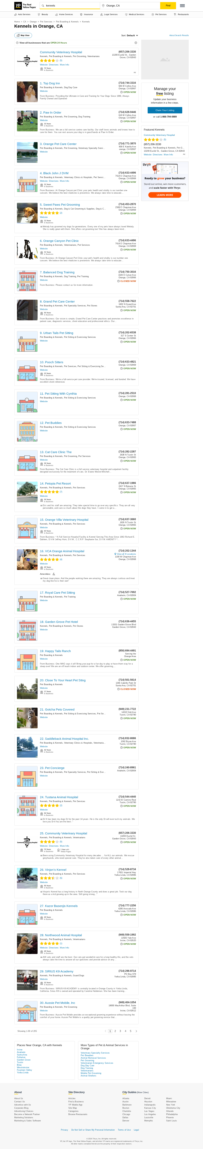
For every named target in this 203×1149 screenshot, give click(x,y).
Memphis (148, 1120)
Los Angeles (150, 1114)
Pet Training (83, 276)
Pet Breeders (87, 1055)
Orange (33, 21)
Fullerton (21, 1057)
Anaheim (21, 1052)
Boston (125, 1108)
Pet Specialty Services (75, 305)
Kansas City (150, 1108)
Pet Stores (92, 305)
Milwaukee (171, 1101)
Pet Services (46, 21)
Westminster (23, 1067)
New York (170, 1105)
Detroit (147, 1098)
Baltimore (126, 1105)
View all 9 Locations (126, 554)
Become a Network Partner (27, 1114)
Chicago (126, 1114)
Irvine (19, 1049)
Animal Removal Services (93, 1058)
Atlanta (125, 1098)
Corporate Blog (21, 1108)
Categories (73, 1111)
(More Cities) (143, 1092)
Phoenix (170, 1117)
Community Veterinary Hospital (61, 52)
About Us (18, 1098)
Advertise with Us (22, 1105)
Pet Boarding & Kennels (67, 21)
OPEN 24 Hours (58, 42)
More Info (64, 65)
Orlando (170, 1111)
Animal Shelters (88, 1076)
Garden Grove (24, 1060)
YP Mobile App (75, 1105)
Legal (136, 1130)
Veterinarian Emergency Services (97, 1063)
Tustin (20, 1062)
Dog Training (84, 116)
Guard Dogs (78, 975)
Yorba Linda (22, 1072)
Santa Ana (22, 1055)
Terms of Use (124, 1130)
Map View (25, 35)
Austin (125, 1101)
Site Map (72, 1108)
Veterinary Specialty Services (92, 148)
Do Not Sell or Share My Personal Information (93, 1130)
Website (44, 65)
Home (17, 21)
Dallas (125, 1117)
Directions (54, 65)
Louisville (148, 1117)
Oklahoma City (173, 1108)
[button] (182, 5)
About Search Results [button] (179, 35)
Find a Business (76, 1101)
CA (24, 21)
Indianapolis (150, 1105)
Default (131, 35)
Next (135, 1031)
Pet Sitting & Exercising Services (80, 337)
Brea (19, 1065)
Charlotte (126, 1111)
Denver (125, 1120)
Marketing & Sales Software (27, 1120)
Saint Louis (171, 1120)
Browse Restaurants (78, 1114)
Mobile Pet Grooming (91, 1073)
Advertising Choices (23, 1111)
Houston (148, 1101)
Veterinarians (93, 56)
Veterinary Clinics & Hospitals (78, 177)
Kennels (44, 56)
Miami (169, 1098)
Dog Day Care (70, 87)
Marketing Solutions (23, 1117)
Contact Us (19, 1101)
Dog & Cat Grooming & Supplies (79, 209)
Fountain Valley (24, 1070)
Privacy (64, 1130)
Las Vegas (149, 1111)
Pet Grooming (79, 56)
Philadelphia (172, 1114)
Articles (72, 1098)
